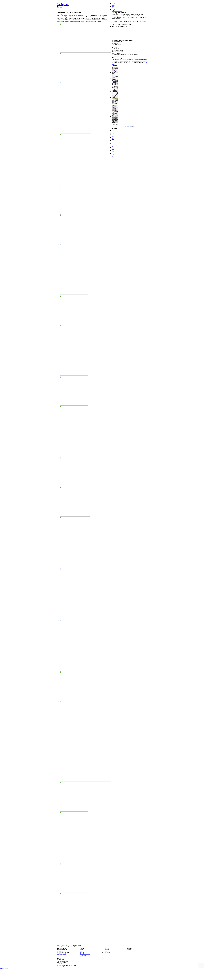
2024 (113, 133)
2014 (113, 147)
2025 (113, 131)
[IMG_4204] (115, 110)
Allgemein (64, 945)
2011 (113, 152)
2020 (113, 139)
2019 (113, 140)
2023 (113, 134)
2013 (113, 149)
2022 (113, 136)
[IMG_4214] (115, 78)
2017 (113, 143)
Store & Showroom (116, 8)
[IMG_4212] (115, 85)
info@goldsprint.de (61, 954)
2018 (113, 141)
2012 (113, 150)
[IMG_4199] (115, 103)
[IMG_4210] (115, 91)
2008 (113, 156)
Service (113, 6)
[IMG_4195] (115, 122)
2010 (113, 153)
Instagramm (107, 952)
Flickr (105, 951)
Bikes (113, 5)
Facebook (106, 949)
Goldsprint (63, 4)
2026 (113, 130)
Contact (129, 949)
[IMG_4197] (115, 116)
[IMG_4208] (115, 97)
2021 (113, 137)
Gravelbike (79, 945)
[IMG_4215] (115, 72)
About (113, 3)
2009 (113, 154)
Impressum (83, 956)
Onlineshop (114, 9)
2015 (113, 146)
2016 (113, 144)
